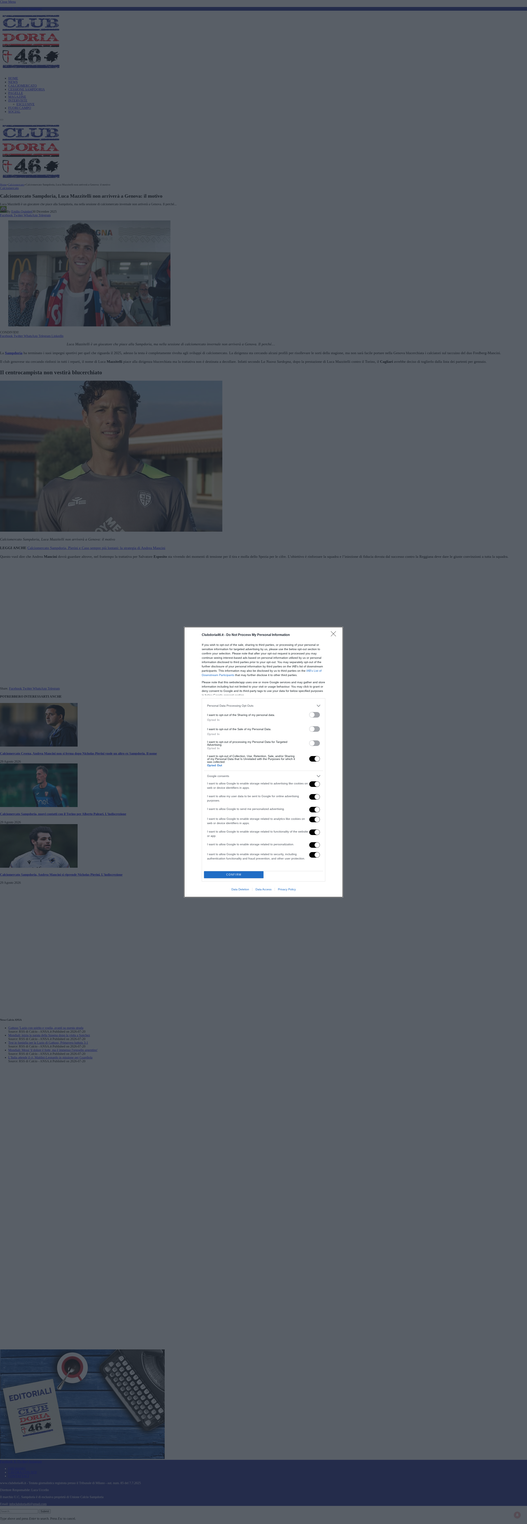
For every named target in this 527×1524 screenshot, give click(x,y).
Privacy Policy (287, 889)
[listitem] (263, 706)
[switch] (314, 715)
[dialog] (263, 762)
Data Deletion (240, 889)
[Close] (335, 635)
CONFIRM (233, 874)
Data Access (263, 889)
